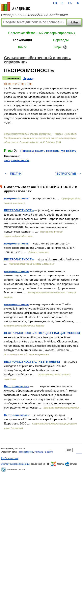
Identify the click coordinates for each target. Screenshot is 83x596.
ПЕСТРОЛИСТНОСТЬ (19, 210)
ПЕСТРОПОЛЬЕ (65, 173)
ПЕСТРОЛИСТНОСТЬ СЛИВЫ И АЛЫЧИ (32, 361)
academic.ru (15, 6)
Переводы (61, 40)
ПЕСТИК (15, 173)
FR (77, 3)
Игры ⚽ (60, 47)
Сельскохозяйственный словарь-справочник (41, 33)
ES (70, 3)
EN (55, 3)
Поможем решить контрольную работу (48, 150)
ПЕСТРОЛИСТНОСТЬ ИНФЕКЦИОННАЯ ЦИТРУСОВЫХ (42, 333)
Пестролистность (16, 386)
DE (62, 3)
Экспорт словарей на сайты (15, 464)
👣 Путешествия (9, 458)
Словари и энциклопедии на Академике (34, 15)
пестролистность (16, 198)
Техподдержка (26, 452)
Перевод (28, 78)
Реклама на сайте (43, 452)
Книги (22, 47)
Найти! (74, 22)
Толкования (22, 40)
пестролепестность (16, 160)
